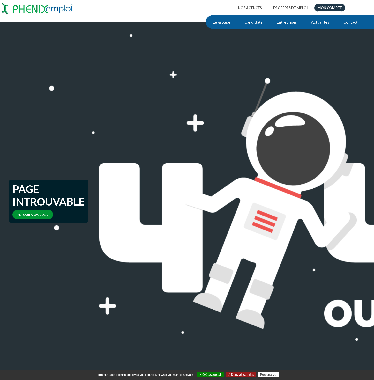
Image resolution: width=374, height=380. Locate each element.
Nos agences (250, 8)
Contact (350, 22)
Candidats (253, 22)
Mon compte (330, 8)
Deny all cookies (242, 374)
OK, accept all (212, 374)
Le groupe (221, 22)
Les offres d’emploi (290, 8)
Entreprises (287, 22)
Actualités (320, 22)
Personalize (268, 374)
